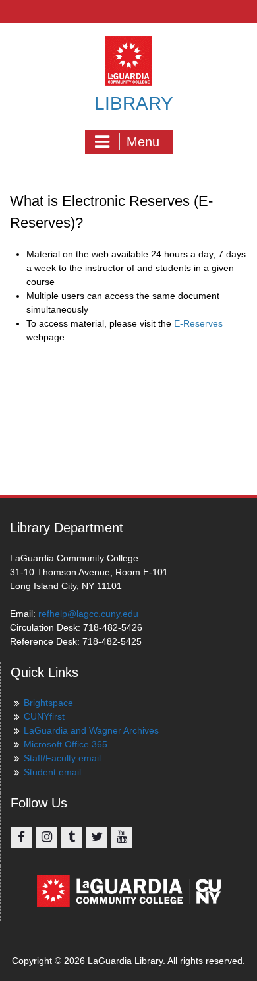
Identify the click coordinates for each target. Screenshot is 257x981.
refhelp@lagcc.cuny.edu (88, 613)
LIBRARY (133, 103)
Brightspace (48, 702)
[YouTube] (121, 837)
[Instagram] (46, 837)
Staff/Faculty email (62, 758)
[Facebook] (21, 837)
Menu (143, 142)
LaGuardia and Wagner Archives (91, 730)
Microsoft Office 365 (65, 744)
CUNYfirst (44, 716)
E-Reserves (198, 323)
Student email (52, 772)
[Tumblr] (71, 837)
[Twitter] (96, 837)
